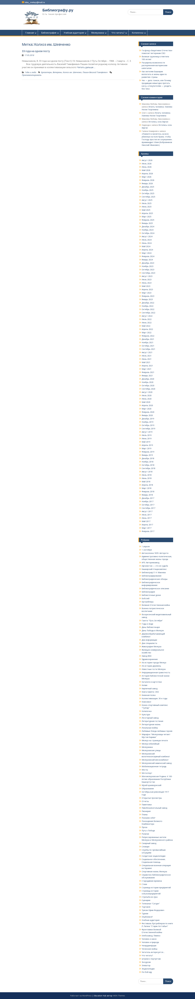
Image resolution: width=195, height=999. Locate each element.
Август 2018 (147, 471)
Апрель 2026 (147, 173)
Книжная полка (148, 695)
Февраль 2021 (148, 372)
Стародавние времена (152, 881)
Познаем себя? (148, 818)
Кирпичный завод (149, 688)
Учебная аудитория (74, 32)
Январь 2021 (147, 375)
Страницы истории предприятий (156, 887)
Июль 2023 (146, 279)
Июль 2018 (146, 475)
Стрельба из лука (149, 897)
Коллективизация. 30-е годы (154, 698)
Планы (145, 814)
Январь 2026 (147, 183)
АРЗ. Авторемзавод (150, 562)
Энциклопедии (148, 968)
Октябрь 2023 (148, 269)
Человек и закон (149, 939)
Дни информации (149, 640)
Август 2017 (147, 511)
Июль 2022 (146, 319)
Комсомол (146, 701)
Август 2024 (147, 236)
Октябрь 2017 (148, 504)
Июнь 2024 (146, 243)
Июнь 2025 (146, 206)
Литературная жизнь (151, 724)
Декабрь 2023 (148, 263)
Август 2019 (147, 432)
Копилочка (137, 32)
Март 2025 (146, 216)
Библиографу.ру (57, 10)
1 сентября (147, 550)
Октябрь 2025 (148, 193)
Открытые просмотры (152, 798)
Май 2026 (146, 170)
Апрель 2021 (147, 365)
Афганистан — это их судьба (155, 566)
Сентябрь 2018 (148, 468)
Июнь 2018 (146, 478)
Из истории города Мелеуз (154, 662)
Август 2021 (147, 352)
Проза (144, 827)
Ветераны (57, 72)
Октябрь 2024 (148, 233)
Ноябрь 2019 (147, 422)
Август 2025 (147, 200)
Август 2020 (147, 392)
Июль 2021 (146, 355)
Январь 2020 (147, 415)
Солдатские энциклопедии (153, 856)
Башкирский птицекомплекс (154, 569)
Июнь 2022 (146, 322)
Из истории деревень (151, 666)
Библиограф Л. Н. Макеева (154, 572)
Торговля (146, 907)
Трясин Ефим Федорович (153, 910)
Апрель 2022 (147, 329)
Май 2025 (146, 210)
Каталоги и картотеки (152, 682)
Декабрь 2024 (148, 226)
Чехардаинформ (149, 945)
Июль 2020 (146, 395)
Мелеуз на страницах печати (155, 740)
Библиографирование (151, 575)
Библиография (48, 32)
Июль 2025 (146, 203)
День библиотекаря (151, 627)
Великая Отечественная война (156, 605)
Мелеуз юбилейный (150, 743)
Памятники (147, 804)
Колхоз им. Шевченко (72, 72)
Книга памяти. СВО (150, 692)
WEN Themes (119, 995)
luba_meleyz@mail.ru (35, 2)
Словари (145, 846)
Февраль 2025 (148, 220)
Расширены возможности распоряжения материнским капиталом (154, 65)
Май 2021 (146, 362)
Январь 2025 (147, 223)
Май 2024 (146, 246)
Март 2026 (146, 177)
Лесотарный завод (150, 718)
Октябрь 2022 (148, 309)
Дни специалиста (149, 643)
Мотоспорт (147, 773)
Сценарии (146, 900)
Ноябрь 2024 (147, 230)
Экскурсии (146, 962)
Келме (144, 685)
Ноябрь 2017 (147, 501)
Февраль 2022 (148, 336)
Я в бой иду (147, 972)
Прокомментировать (31, 75)
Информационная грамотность (156, 672)
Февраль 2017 (148, 531)
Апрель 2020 (147, 405)
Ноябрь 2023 (147, 266)
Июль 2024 (146, 239)
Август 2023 (147, 276)
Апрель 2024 (147, 249)
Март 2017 (146, 528)
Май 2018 (146, 481)
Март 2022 (146, 332)
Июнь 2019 (146, 438)
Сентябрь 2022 (148, 312)
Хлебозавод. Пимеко (151, 935)
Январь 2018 (147, 495)
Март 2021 (146, 369)
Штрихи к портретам (151, 959)
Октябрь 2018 (148, 465)
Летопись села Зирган (158, 121)
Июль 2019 (146, 435)
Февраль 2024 (148, 256)
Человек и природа (150, 942)
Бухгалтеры (46, 72)
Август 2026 (147, 160)
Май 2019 (146, 442)
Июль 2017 (146, 514)
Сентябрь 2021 (148, 349)
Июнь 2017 (146, 518)
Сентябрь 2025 (148, 196)
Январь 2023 (147, 299)
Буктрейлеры (147, 601)
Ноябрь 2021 (147, 342)
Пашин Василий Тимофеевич (95, 72)
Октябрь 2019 (148, 425)
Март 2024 (146, 253)
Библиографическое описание (155, 588)
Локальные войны (150, 727)
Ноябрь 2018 (147, 461)
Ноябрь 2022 (147, 306)
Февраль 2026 (148, 180)
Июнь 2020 (146, 398)
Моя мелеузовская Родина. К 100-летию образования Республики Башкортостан (157, 779)
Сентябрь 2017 (148, 508)
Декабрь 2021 (148, 339)
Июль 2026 (146, 163)
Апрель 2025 (147, 213)
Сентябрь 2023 (148, 273)
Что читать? (117, 32)
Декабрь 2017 (148, 498)
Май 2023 (146, 286)
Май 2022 (146, 326)
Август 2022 (147, 316)
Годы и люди (30, 72)
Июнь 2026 (146, 167)
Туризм (145, 913)
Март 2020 (146, 408)
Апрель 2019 (147, 445)
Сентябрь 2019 (148, 428)
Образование (148, 788)
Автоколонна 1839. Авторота (155, 553)
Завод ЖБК (146, 656)
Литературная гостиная (152, 721)
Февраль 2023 (148, 296)
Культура (146, 714)
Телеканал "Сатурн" (151, 903)
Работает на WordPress (81, 995)
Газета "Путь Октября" (152, 620)
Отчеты (145, 801)
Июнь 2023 (146, 283)
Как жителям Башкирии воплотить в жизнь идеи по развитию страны (154, 74)
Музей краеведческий (151, 785)
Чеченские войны (149, 949)
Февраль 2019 (148, 451)
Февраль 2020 (148, 412)
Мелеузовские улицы (151, 750)
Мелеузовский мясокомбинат (155, 760)
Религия (145, 834)
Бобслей (145, 598)
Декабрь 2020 (148, 379)
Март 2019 (146, 448)
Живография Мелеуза (151, 646)
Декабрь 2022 (148, 302)
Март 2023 (146, 292)
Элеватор (146, 965)
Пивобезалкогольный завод (154, 808)
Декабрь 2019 (148, 418)
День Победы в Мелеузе (153, 630)
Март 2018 (146, 488)
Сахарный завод (149, 843)
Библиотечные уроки (151, 595)
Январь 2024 (147, 259)
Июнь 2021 (146, 359)
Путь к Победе (148, 830)
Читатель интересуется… (153, 952)
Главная (29, 32)
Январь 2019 (147, 455)
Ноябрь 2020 (147, 382)
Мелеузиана (97, 32)
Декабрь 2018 (148, 458)
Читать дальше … (86, 67)
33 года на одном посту (36, 51)
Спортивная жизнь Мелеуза (154, 871)
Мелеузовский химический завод (157, 763)
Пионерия (146, 811)
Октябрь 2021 (148, 345)
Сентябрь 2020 (148, 389)
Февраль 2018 (148, 491)
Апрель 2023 (147, 289)
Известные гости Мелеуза (154, 669)
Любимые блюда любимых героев (157, 731)
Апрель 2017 (147, 524)
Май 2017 (146, 521)
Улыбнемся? (147, 917)
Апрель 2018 (147, 485)
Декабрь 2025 (148, 186)
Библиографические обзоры (154, 579)
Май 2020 (146, 402)
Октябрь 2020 (148, 385)
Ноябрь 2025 (147, 190)
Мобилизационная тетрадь (154, 766)
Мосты (145, 769)
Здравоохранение (150, 659)
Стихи (144, 884)
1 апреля (146, 546)
